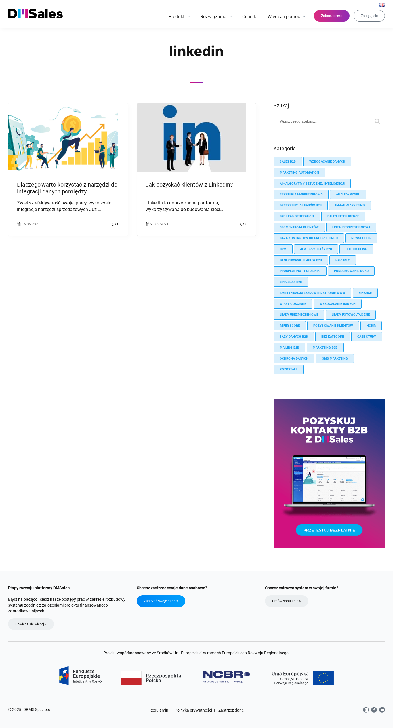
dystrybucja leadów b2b (301, 205)
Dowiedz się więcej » (31, 624)
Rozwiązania (213, 16)
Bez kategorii (332, 337)
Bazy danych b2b (294, 337)
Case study (366, 337)
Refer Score (290, 326)
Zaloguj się (369, 16)
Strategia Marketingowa (301, 194)
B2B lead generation (297, 216)
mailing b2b (289, 347)
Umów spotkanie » (286, 601)
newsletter (361, 238)
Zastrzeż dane (231, 710)
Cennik (249, 16)
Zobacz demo (331, 16)
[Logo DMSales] (36, 13)
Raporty (342, 260)
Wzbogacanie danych (338, 304)
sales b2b (288, 162)
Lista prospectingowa (351, 227)
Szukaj (378, 121)
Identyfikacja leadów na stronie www (312, 293)
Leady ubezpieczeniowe (299, 315)
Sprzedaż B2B (291, 282)
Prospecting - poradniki (300, 271)
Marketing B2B (325, 347)
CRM (283, 249)
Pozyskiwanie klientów (333, 326)
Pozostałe (288, 369)
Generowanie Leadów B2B (301, 260)
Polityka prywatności (193, 710)
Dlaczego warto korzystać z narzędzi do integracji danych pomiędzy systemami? (67, 191)
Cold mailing (356, 249)
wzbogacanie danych (327, 162)
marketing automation (299, 172)
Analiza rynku (348, 194)
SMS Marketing (335, 358)
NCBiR (371, 326)
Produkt (176, 16)
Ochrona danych (294, 358)
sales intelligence (343, 216)
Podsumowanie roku (351, 271)
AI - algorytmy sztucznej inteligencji (312, 183)
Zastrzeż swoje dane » (161, 601)
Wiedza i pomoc (284, 16)
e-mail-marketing (350, 205)
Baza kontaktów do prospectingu (309, 238)
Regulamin (158, 710)
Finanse (365, 293)
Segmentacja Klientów (299, 227)
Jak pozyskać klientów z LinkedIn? (189, 184)
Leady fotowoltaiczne (351, 315)
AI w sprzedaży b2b (316, 249)
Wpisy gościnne (293, 304)
